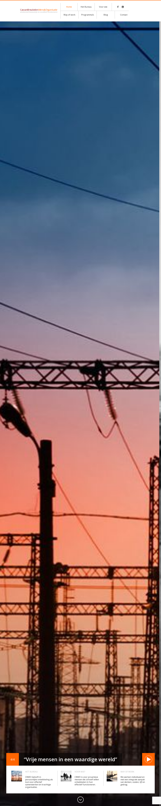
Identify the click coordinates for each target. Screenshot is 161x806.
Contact (123, 14)
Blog (106, 14)
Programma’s (87, 14)
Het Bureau (86, 6)
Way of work (69, 14)
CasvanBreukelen (38, 10)
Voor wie (103, 6)
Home (69, 6)
